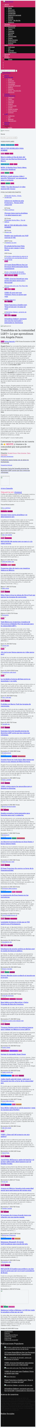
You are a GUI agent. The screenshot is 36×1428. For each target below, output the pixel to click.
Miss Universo (21, 453)
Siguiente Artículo (15, 468)
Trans (28, 453)
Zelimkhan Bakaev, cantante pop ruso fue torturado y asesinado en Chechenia (15, 321)
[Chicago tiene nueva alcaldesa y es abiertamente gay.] (9, 210)
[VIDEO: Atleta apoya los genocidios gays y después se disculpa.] (6, 780)
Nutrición (11, 10)
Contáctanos (8, 1331)
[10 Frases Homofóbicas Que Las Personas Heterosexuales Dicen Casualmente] (16, 259)
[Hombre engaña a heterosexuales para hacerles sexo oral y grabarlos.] (8, 806)
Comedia (11, 31)
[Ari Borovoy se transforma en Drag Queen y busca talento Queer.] (5, 835)
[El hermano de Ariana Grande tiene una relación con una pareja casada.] (6, 1208)
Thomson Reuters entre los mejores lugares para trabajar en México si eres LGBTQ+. (17, 1028)
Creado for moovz (10, 1336)
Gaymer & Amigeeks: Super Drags (13, 1054)
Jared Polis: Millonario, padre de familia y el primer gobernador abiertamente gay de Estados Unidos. (17, 1162)
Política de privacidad (11, 1340)
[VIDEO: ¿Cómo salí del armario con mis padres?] (6, 1128)
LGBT (6, 45)
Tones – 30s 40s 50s (14, 20)
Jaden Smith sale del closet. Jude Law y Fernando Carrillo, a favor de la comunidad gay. (17, 1081)
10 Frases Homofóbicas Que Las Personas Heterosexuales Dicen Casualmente (16, 267)
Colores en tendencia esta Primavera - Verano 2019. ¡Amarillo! (14, 203)
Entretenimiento (10, 26)
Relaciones (11, 12)
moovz (18, 492)
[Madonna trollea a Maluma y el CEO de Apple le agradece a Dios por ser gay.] (14, 1303)
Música (10, 35)
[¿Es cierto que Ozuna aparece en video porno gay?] (5, 645)
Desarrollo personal (14, 15)
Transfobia (4, 455)
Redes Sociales (13, 40)
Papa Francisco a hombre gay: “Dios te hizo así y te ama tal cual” (15, 307)
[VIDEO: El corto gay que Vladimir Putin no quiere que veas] (16, 287)
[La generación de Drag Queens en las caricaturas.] (9, 888)
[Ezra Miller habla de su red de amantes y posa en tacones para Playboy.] (7, 1101)
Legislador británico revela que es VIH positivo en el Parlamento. (15, 923)
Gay (9, 49)
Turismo (7, 24)
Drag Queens (12, 42)
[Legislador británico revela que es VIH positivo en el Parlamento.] (9, 915)
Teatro (10, 29)
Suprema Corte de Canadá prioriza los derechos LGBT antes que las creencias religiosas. (15, 733)
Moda (10, 8)
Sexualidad (12, 13)
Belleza (10, 17)
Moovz (6, 56)
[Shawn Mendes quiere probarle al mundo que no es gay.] (6, 969)
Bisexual (11, 50)
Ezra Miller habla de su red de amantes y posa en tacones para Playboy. (18, 1109)
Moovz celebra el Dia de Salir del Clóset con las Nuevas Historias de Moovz (13, 159)
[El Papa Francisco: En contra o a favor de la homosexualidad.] (7, 862)
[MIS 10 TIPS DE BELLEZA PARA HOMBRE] (16, 222)
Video (16, 145)
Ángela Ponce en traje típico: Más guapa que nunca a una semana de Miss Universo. (17, 760)
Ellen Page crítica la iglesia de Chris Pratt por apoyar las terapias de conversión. (18, 596)
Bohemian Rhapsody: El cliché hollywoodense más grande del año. (14, 1243)
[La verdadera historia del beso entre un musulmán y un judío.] (8, 672)
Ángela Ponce (12, 453)
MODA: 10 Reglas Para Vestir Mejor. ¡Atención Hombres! (14, 168)
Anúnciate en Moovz (11, 1335)
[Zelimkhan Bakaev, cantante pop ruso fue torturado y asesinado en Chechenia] (16, 314)
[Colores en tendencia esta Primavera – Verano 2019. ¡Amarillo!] (16, 197)
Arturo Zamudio (10, 341)
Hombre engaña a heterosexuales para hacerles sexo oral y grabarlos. (15, 814)
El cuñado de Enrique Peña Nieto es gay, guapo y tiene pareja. (14, 248)
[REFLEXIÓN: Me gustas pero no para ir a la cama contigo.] (6, 535)
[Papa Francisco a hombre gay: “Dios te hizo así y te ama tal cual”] (10, 300)
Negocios (11, 22)
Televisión (11, 27)
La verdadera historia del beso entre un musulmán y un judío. (15, 680)
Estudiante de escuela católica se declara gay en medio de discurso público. (18, 950)
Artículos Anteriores (15, 459)
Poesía (10, 38)
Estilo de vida (8, 6)
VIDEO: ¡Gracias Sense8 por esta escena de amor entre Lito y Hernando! (16, 280)
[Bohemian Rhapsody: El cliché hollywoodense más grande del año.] (8, 1235)
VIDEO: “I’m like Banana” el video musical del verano (13, 188)
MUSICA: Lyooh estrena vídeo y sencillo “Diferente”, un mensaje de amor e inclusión (14, 178)
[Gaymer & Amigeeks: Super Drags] (5, 1047)
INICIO (6, 4)
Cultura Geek (12, 36)
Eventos (10, 43)
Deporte (10, 19)
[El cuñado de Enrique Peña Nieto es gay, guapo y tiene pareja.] (10, 242)
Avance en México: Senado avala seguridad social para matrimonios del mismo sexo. (17, 1189)
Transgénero (12, 52)
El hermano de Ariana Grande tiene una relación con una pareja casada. (16, 1216)
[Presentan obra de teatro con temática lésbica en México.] (7, 561)
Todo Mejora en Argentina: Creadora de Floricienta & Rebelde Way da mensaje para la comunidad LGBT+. (17, 624)
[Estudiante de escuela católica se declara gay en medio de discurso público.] (6, 942)
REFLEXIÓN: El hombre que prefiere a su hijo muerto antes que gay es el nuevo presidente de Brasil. (17, 1271)
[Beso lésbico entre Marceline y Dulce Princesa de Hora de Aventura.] (7, 995)
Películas (11, 33)
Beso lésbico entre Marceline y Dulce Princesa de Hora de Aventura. (14, 1003)
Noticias (7, 54)
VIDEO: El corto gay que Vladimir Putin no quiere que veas (15, 294)
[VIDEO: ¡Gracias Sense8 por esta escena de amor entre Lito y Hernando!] (16, 273)
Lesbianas (11, 47)
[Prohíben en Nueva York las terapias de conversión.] (6, 697)
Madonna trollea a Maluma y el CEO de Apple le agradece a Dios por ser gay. (18, 1311)
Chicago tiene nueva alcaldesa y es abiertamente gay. (16, 214)
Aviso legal (7, 1338)
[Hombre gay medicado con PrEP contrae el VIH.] (8, 232)
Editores (7, 1333)
